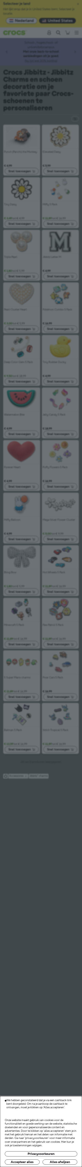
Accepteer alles (22, 1162)
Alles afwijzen (60, 1162)
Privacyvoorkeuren (41, 1154)
